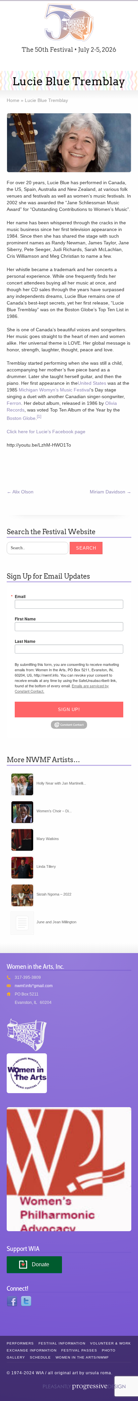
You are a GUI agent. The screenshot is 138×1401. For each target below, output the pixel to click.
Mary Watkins (48, 839)
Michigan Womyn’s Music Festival (54, 389)
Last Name (25, 641)
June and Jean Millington (56, 922)
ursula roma (98, 1373)
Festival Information (62, 1343)
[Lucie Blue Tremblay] (69, 142)
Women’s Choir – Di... (54, 811)
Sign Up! (69, 709)
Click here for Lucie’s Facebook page (46, 431)
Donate (40, 1264)
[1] (39, 416)
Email (20, 596)
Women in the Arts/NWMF (82, 1357)
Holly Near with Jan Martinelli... (61, 783)
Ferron (14, 403)
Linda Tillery (46, 866)
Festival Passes (79, 1350)
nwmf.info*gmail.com (34, 985)
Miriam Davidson (110, 491)
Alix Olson (20, 491)
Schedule (40, 1357)
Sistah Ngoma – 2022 (54, 894)
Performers (20, 1343)
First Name (25, 619)
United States (92, 383)
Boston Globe (21, 418)
